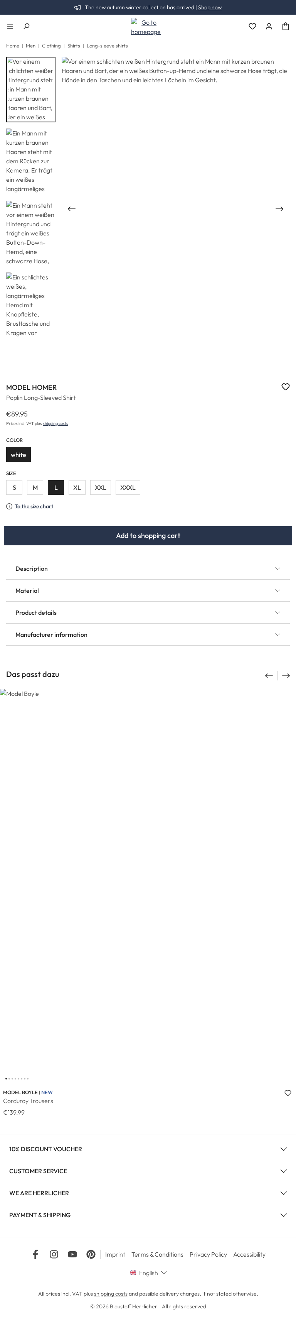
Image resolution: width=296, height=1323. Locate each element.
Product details (36, 612)
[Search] (26, 26)
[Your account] (269, 26)
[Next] (280, 209)
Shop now (210, 7)
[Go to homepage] (146, 27)
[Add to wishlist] (285, 387)
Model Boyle (20, 1092)
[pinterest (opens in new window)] (91, 1254)
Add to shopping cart (148, 535)
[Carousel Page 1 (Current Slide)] (6, 1078)
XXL (100, 487)
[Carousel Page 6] (21, 1078)
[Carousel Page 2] (9, 1078)
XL (77, 487)
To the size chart (34, 506)
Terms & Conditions (157, 1254)
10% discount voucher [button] (45, 1149)
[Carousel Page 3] (12, 1078)
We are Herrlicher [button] (39, 1193)
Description (31, 568)
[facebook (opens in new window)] (35, 1254)
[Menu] (10, 26)
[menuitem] (118, 1254)
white (18, 454)
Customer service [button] (38, 1171)
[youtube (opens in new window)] (72, 1254)
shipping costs (55, 423)
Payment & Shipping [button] (40, 1215)
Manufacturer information (51, 634)
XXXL (128, 487)
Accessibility (249, 1254)
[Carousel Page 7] (24, 1078)
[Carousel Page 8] (28, 1078)
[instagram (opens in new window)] (54, 1254)
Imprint (115, 1254)
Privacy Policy (208, 1254)
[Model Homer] (175, 209)
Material (27, 590)
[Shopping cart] (285, 26)
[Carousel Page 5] (18, 1078)
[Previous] (71, 209)
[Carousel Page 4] (15, 1078)
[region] (148, 209)
